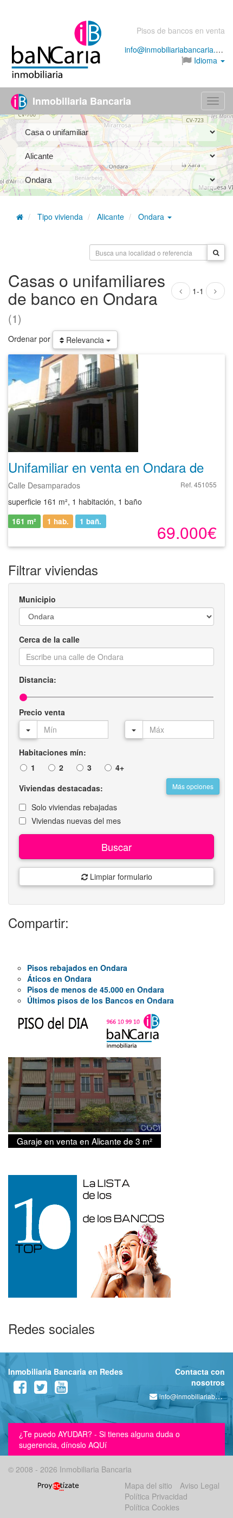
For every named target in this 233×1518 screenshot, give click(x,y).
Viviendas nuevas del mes (76, 820)
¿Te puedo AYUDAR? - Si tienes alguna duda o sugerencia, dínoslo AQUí (99, 1439)
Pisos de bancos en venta (181, 30)
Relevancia (85, 339)
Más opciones (192, 786)
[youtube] (61, 1389)
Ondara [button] (152, 216)
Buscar (116, 847)
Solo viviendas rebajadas (74, 807)
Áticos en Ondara (59, 978)
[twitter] (40, 1389)
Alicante (110, 216)
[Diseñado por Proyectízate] (58, 1485)
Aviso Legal (199, 1485)
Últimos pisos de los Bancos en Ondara (100, 1000)
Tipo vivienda (60, 216)
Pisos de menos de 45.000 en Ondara (95, 989)
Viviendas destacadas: (61, 788)
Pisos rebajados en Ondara (77, 967)
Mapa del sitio (148, 1485)
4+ (119, 767)
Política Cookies (152, 1507)
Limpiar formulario (120, 876)
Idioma (205, 60)
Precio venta (42, 712)
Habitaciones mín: (52, 752)
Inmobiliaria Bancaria (80, 101)
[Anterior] (180, 291)
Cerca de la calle (49, 639)
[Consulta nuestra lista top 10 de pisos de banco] (116, 1243)
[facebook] (20, 1389)
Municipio (37, 599)
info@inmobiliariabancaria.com (177, 49)
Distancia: (37, 679)
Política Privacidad (156, 1496)
